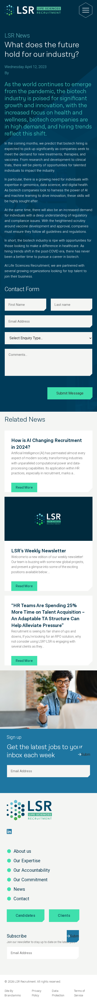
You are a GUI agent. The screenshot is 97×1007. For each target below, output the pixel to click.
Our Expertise (27, 860)
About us (22, 851)
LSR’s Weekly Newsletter (38, 551)
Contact (21, 898)
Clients (64, 915)
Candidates (25, 915)
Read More (24, 487)
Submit (85, 754)
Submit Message (69, 393)
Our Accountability (32, 870)
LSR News (17, 35)
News (19, 889)
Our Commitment (31, 879)
